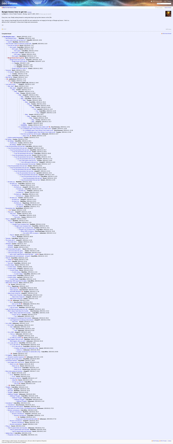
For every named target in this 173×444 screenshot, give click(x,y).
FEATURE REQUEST (15, 291)
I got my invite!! (12, 305)
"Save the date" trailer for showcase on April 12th (18, 43)
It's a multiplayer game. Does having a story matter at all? (34, 127)
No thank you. (11, 181)
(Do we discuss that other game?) (14, 406)
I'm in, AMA (9, 323)
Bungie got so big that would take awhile (26, 419)
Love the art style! (12, 45)
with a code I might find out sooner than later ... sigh (23, 254)
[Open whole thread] (31, 36)
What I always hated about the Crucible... (18, 311)
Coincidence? (9, 403)
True (15, 316)
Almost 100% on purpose (27, 231)
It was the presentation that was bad (15, 146)
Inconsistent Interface (11, 360)
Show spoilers (160, 7)
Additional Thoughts (13, 394)
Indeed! (14, 380)
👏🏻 (8, 210)
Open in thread (168, 7)
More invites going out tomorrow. (14, 371)
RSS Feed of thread (167, 33)
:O (8, 81)
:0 (6, 79)
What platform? (14, 288)
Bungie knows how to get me (17, 59)
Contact (169, 440)
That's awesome (14, 289)
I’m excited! (11, 72)
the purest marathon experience (16, 357)
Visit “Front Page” (5, 1)
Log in (165, 1)
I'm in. (9, 286)
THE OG (8, 258)
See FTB (16, 383)
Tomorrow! (8, 70)
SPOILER (8, 243)
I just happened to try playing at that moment (19, 318)
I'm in (9, 300)
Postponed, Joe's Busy (14, 435)
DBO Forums (9, 3)
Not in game (13, 47)
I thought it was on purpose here (20, 224)
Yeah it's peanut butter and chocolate (17, 428)
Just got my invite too (15, 378)
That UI (7, 219)
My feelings (9, 139)
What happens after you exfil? (15, 339)
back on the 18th (16, 304)
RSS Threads (164, 440)
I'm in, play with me (13, 343)
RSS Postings (156, 440)
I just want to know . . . (12, 84)
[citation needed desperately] (15, 137)
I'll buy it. (8, 426)
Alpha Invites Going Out (12, 282)
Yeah (11, 327)
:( (10, 353)
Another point (13, 143)
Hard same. (15, 321)
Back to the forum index (9, 7)
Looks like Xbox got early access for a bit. (17, 309)
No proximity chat (10, 208)
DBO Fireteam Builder (157, 1)
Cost (35, 109)
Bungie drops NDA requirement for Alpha (16, 281)
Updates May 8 (10, 433)
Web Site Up (9, 77)
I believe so (19, 350)
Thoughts (8, 387)
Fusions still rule (16, 314)
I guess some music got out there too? (16, 40)
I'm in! (9, 373)
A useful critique (10, 265)
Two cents (8, 261)
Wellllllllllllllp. (24, 125)
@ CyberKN (48, 14)
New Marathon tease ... (9, 36)
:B (10, 82)
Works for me (13, 364)
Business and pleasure (14, 410)
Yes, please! (19, 206)
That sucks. (11, 212)
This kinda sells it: (10, 240)
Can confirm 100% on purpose (31, 233)
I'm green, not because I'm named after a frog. (26, 348)
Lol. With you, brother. (15, 337)
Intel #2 (10, 42)
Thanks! (10, 259)
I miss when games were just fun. (27, 160)
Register (169, 1)
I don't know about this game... (14, 249)
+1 (12, 63)
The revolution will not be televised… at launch (18, 256)
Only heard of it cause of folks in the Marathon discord (22, 408)
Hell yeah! (10, 390)
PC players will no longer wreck (14, 358)
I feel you (12, 334)
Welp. (13, 89)
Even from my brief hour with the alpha (31, 134)
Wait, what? (11, 86)
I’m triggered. (9, 355)
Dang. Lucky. (26, 135)
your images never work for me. (16, 362)
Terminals (8, 238)
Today (9, 75)
